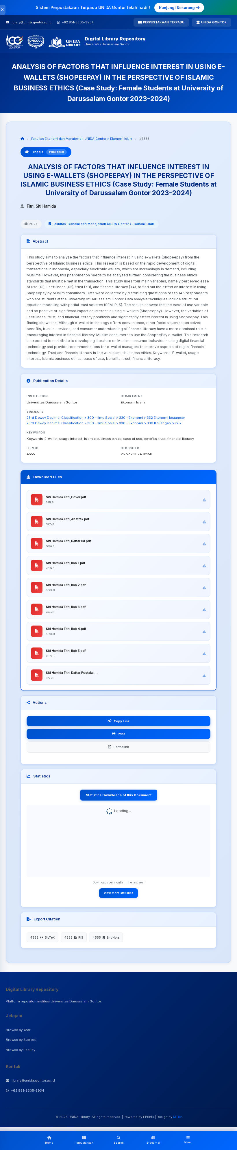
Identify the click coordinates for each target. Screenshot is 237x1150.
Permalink (121, 747)
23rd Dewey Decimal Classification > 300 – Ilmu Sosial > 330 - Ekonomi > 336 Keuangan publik (104, 423)
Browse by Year (18, 1030)
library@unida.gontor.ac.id (33, 1080)
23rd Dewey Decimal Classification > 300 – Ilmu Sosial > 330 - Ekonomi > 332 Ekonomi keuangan (106, 418)
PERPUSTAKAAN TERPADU (163, 22)
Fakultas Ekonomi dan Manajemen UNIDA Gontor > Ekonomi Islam (81, 139)
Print (121, 734)
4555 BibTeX (42, 937)
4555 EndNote (106, 937)
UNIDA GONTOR (214, 22)
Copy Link (121, 721)
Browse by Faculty (20, 1050)
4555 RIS (73, 937)
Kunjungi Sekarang (177, 7)
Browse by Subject (21, 1040)
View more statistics (118, 893)
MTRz (177, 1117)
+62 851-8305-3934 (27, 1090)
